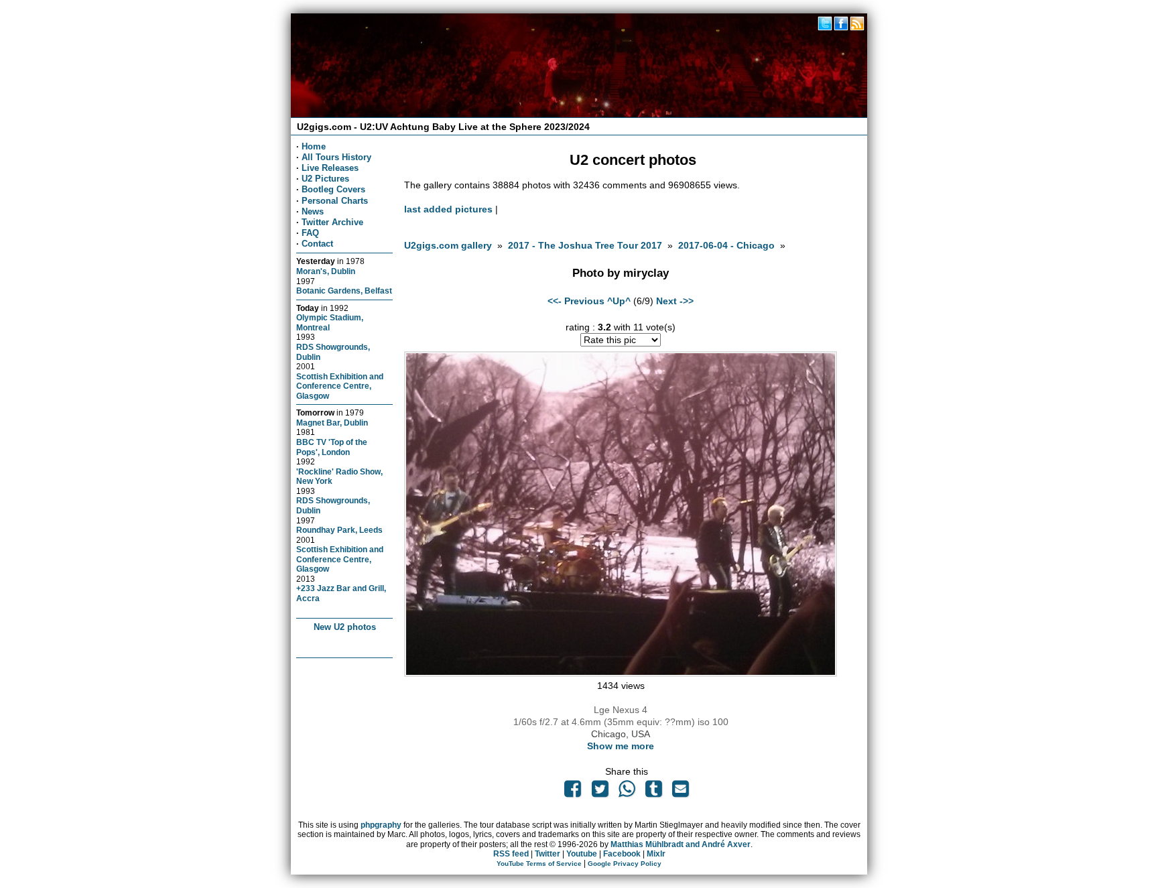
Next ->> (675, 301)
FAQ (310, 233)
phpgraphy (381, 825)
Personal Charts (335, 201)
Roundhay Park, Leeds (339, 529)
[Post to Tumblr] (654, 792)
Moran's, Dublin (325, 271)
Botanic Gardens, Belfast (344, 290)
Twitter (547, 854)
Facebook (622, 854)
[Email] (680, 792)
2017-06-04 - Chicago (726, 245)
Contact (317, 244)
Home (314, 146)
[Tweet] (599, 792)
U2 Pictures (325, 179)
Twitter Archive (332, 222)
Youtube (581, 854)
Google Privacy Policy (624, 863)
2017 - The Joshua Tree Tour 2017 (586, 245)
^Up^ (619, 301)
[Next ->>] (620, 673)
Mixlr (656, 854)
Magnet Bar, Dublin (332, 422)
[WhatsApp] (626, 792)
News (313, 211)
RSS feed (511, 854)
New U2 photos (345, 627)
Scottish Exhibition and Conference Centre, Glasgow (339, 386)
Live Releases (330, 168)
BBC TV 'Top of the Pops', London (331, 447)
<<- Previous (576, 301)
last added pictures (448, 209)
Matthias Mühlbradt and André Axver (680, 844)
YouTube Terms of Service (539, 863)
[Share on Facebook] (573, 792)
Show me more (620, 746)
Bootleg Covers (333, 189)
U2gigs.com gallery (448, 245)
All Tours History (336, 157)
